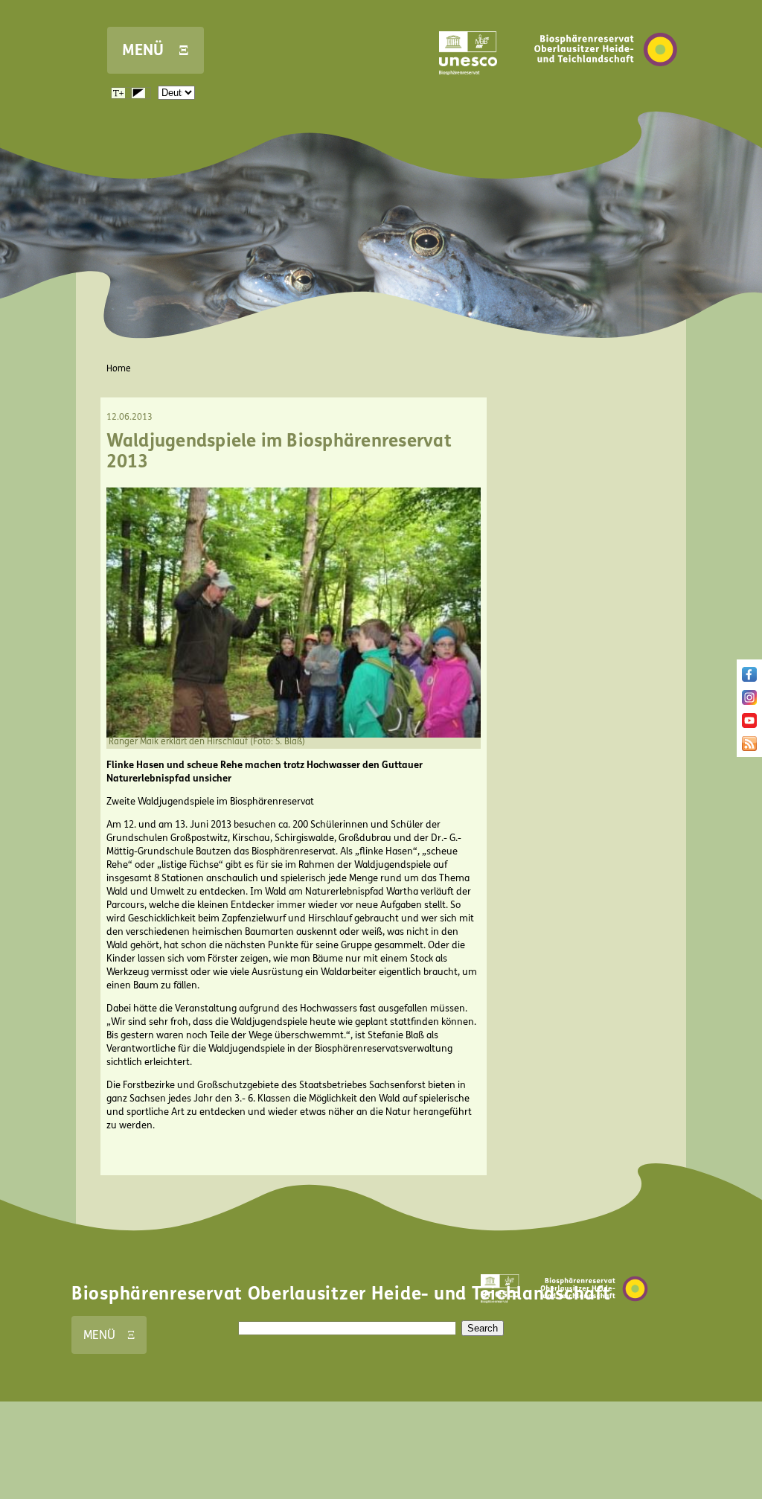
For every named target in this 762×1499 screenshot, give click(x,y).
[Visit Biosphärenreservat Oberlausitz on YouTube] (749, 725)
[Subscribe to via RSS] (749, 748)
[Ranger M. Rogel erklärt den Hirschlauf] (293, 735)
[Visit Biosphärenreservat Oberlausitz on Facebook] (749, 679)
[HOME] (605, 89)
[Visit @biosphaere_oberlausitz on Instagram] (749, 702)
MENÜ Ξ (155, 50)
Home (118, 368)
